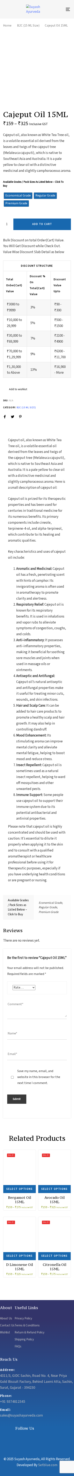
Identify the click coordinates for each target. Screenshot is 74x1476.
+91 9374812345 (12, 1401)
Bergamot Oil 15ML (19, 1199)
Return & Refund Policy (29, 1332)
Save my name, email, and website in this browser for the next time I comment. (38, 1077)
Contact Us (7, 1325)
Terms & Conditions (27, 1325)
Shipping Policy (24, 1339)
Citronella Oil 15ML (54, 1266)
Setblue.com (47, 1465)
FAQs (18, 1346)
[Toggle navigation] (59, 9)
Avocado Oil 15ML (54, 1199)
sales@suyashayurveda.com (21, 1415)
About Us (6, 1318)
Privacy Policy (23, 1318)
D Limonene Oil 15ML (19, 1266)
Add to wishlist (17, 389)
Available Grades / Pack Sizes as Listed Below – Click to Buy (33, 184)
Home (7, 25)
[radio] (18, 196)
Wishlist (5, 1332)
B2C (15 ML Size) (28, 25)
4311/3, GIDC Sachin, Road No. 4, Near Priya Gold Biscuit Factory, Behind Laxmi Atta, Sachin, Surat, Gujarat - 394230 (36, 1381)
